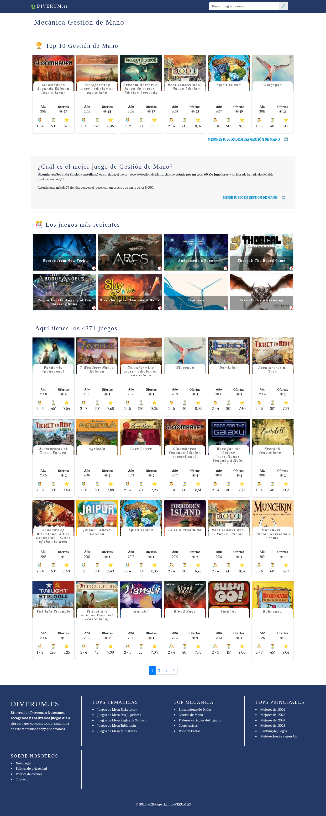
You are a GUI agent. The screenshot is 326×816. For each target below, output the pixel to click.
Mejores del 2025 (272, 715)
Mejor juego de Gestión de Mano (250, 197)
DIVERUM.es (51, 6)
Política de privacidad (31, 768)
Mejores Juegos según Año (279, 736)
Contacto (22, 779)
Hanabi (141, 611)
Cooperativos (188, 725)
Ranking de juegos (273, 731)
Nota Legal (23, 763)
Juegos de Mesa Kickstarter (117, 709)
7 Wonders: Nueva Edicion (97, 369)
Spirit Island (229, 85)
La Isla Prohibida (185, 530)
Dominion (229, 367)
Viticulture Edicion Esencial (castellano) (97, 615)
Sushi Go (229, 611)
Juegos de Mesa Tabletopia (116, 725)
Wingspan (272, 85)
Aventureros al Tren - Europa (53, 450)
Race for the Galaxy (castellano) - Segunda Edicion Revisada (229, 455)
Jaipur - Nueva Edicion (97, 532)
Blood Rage (185, 611)
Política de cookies (29, 774)
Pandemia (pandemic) (53, 369)
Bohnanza (272, 611)
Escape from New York (64, 260)
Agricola (97, 449)
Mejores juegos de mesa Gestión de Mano (244, 139)
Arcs (130, 260)
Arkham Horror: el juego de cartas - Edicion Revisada (141, 88)
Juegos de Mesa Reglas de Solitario (122, 720)
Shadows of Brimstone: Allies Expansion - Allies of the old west (53, 536)
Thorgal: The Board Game (261, 260)
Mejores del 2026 (272, 709)
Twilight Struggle (53, 611)
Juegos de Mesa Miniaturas (117, 731)
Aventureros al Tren (272, 369)
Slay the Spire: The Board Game (130, 300)
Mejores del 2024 (272, 720)
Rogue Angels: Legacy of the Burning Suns (64, 302)
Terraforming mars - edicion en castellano (97, 88)
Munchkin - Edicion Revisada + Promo (272, 533)
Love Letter (141, 449)
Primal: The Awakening (262, 300)
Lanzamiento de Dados (195, 709)
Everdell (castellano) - (272, 450)
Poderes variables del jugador (200, 720)
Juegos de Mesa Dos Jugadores (119, 715)
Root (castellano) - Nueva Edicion (185, 87)
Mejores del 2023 (272, 725)
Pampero (196, 300)
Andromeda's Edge (195, 260)
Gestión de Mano (191, 715)
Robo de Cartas (189, 731)
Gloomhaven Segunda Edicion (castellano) (53, 88)
